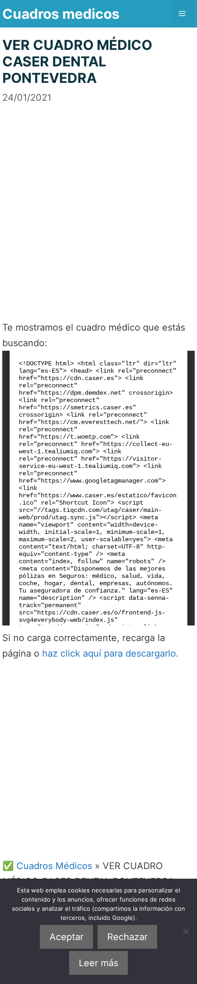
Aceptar (66, 936)
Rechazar (127, 936)
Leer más (98, 962)
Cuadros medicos (61, 13)
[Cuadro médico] (98, 488)
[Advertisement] (98, 202)
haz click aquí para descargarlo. (110, 653)
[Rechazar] (185, 931)
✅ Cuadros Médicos (47, 865)
